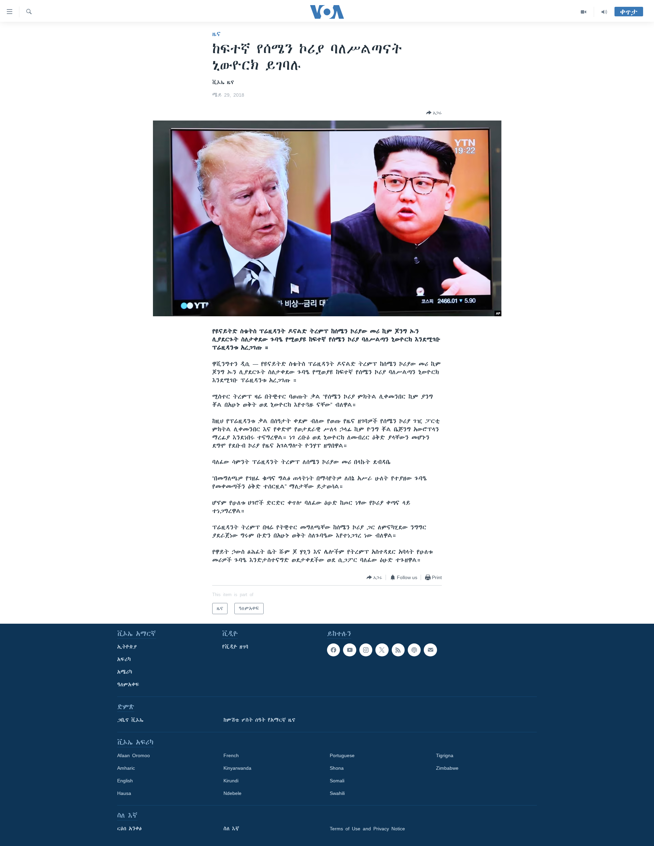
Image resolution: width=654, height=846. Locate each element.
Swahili (337, 793)
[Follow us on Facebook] (333, 649)
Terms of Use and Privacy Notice (367, 829)
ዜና (216, 34)
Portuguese (342, 755)
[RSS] (398, 649)
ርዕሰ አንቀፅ (129, 829)
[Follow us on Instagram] (365, 649)
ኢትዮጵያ (127, 647)
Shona (337, 768)
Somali (337, 781)
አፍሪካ (124, 659)
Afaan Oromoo (133, 755)
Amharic (126, 768)
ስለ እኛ (231, 829)
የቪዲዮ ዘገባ (235, 647)
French (231, 755)
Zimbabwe (447, 768)
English (125, 781)
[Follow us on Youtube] (349, 649)
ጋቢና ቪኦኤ (130, 720)
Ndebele (232, 793)
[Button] (434, 113)
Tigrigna (444, 755)
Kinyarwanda (237, 768)
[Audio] (604, 12)
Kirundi (230, 781)
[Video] (583, 12)
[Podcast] (414, 649)
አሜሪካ (124, 672)
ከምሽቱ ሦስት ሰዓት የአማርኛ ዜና (259, 720)
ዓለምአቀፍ (128, 685)
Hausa (124, 793)
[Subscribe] (430, 649)
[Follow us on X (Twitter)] (381, 649)
